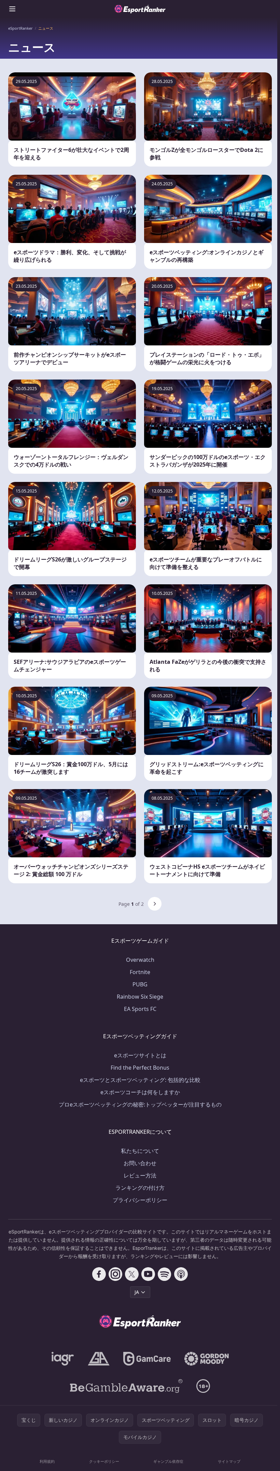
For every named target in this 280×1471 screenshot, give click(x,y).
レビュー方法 (140, 1175)
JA (137, 1292)
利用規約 (47, 1461)
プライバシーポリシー (140, 1200)
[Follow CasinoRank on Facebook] (99, 1274)
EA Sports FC (140, 1009)
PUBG (140, 984)
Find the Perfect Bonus (140, 1067)
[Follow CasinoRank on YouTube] (148, 1274)
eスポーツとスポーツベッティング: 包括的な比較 (140, 1080)
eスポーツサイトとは (140, 1055)
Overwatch (140, 959)
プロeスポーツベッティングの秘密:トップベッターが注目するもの (140, 1104)
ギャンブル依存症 (168, 1461)
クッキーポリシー (104, 1461)
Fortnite (140, 972)
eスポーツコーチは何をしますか (140, 1092)
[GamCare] (147, 1359)
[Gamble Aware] (126, 1386)
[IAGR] (63, 1359)
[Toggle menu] (12, 9)
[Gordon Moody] (206, 1359)
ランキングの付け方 (140, 1187)
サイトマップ (229, 1461)
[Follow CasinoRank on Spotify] (164, 1274)
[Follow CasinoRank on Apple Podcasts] (181, 1274)
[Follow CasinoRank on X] (132, 1274)
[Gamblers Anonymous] (99, 1359)
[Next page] (155, 904)
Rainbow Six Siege (140, 996)
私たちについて (140, 1151)
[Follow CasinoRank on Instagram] (115, 1274)
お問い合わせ (140, 1163)
